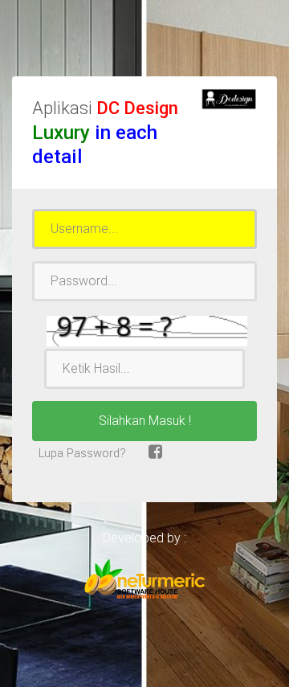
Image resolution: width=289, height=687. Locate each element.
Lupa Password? (80, 453)
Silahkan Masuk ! (145, 420)
